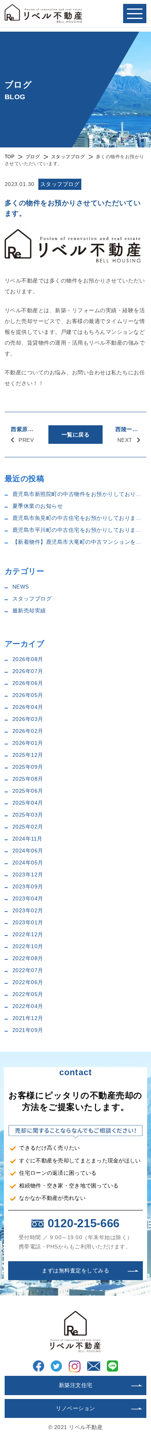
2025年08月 (27, 779)
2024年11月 (27, 839)
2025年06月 (27, 791)
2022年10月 (27, 946)
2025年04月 (27, 803)
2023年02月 (27, 910)
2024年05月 (27, 862)
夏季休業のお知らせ (37, 506)
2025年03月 (27, 815)
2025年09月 (27, 767)
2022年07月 (27, 970)
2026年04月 (27, 707)
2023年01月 (27, 922)
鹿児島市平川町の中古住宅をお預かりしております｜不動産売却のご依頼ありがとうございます (79, 530)
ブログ (33, 156)
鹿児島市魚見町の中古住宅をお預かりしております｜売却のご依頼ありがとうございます (79, 518)
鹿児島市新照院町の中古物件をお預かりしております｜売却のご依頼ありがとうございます (79, 494)
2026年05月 (27, 695)
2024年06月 (27, 850)
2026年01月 (27, 743)
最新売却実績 (29, 610)
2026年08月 (27, 659)
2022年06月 (27, 982)
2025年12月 (27, 755)
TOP (10, 156)
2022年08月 (27, 958)
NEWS (20, 587)
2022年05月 (27, 994)
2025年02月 (27, 827)
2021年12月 (27, 1018)
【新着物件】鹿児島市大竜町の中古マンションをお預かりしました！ (79, 542)
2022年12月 (27, 934)
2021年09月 (27, 1030)
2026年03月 (27, 719)
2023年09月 (27, 886)
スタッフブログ (68, 156)
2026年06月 (27, 683)
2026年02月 (27, 731)
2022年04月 (27, 1006)
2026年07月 (27, 671)
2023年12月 (27, 874)
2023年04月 (27, 898)
